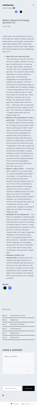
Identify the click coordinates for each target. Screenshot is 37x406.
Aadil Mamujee (8, 5)
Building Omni (14, 333)
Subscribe (28, 388)
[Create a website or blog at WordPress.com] (3, 395)
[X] (21, 12)
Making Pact (14, 320)
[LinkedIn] (16, 12)
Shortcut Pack (14, 337)
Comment (28, 370)
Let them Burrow (15, 328)
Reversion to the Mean (17, 324)
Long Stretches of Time (17, 315)
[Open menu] (33, 5)
